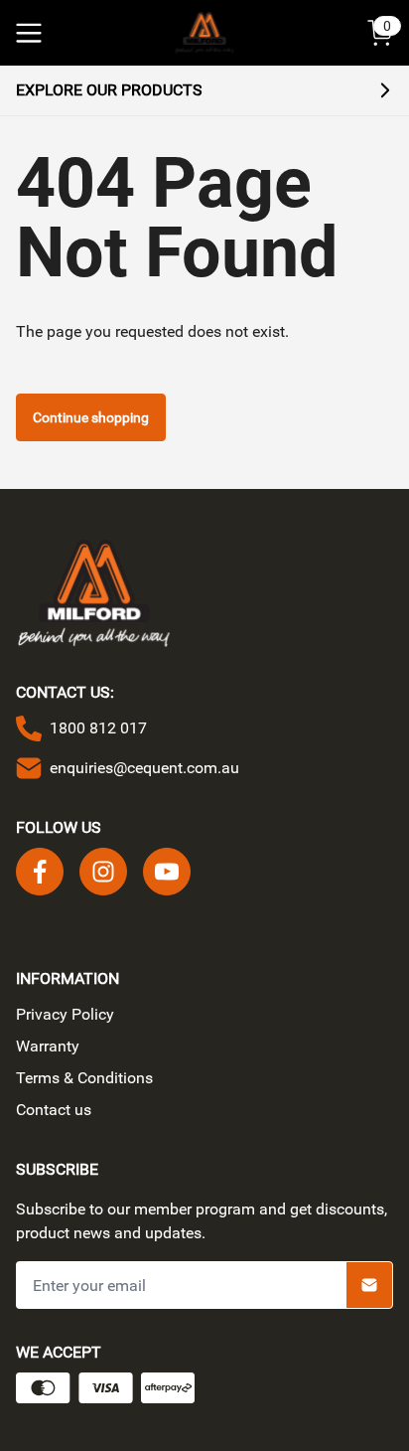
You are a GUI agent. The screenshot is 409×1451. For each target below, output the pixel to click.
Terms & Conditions (84, 1077)
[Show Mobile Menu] (29, 33)
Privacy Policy (65, 1014)
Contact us (53, 1109)
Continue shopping (91, 417)
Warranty (47, 1046)
